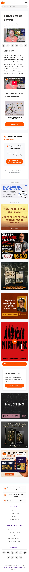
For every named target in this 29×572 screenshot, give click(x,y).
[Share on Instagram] (8, 45)
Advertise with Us (14, 533)
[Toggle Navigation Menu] (26, 2)
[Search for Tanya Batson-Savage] (14, 35)
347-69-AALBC (15, 541)
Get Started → (14, 385)
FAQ (14, 535)
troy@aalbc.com (15, 538)
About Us (14, 511)
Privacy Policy (14, 513)
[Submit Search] (25, 6)
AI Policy (14, 516)
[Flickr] (20, 557)
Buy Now (14, 124)
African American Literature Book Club (14, 567)
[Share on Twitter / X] (21, 45)
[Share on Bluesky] (16, 45)
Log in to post (9, 139)
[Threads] (20, 552)
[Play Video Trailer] (14, 341)
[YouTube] (8, 552)
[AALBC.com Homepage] (9, 2)
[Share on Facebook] (3, 45)
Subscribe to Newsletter (14, 530)
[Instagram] (4, 552)
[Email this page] (25, 45)
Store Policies (14, 519)
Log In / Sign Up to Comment (14, 161)
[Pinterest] (16, 557)
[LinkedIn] (12, 557)
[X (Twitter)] (16, 552)
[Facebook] (12, 552)
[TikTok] (8, 557)
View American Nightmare (15, 364)
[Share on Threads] (12, 45)
